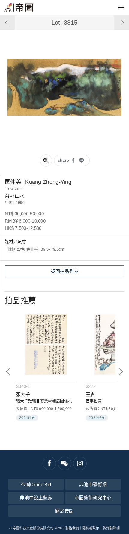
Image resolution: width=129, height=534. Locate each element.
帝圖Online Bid (36, 484)
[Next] (121, 372)
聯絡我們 (72, 528)
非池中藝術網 (93, 484)
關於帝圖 (64, 511)
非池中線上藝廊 (36, 497)
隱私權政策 (91, 528)
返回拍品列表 (65, 271)
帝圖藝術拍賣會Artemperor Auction (18, 7)
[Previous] (8, 372)
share (63, 160)
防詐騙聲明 (111, 528)
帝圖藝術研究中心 (93, 497)
